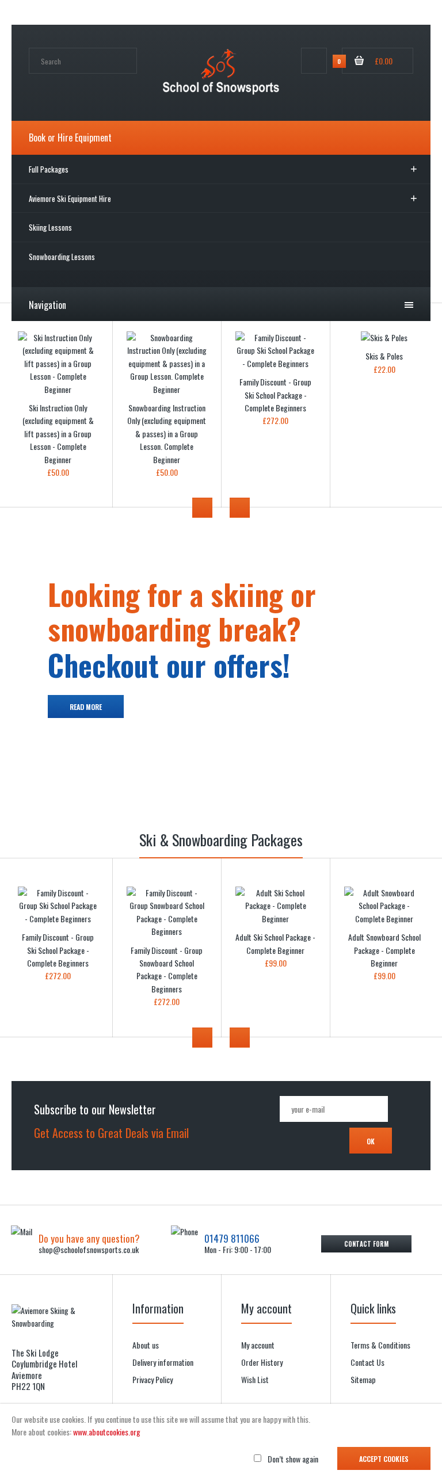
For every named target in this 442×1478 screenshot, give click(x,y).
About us (145, 1345)
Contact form (366, 1243)
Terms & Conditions (380, 1345)
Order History (262, 1362)
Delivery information (162, 1362)
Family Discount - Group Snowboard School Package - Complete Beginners (167, 969)
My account (258, 1345)
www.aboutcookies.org (106, 1432)
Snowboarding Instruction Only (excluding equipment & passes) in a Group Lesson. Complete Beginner (166, 433)
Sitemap (363, 1379)
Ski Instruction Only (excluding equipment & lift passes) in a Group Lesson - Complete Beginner (58, 433)
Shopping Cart (350, 13)
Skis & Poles (384, 356)
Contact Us (367, 1362)
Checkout (400, 13)
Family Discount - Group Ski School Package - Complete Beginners (275, 395)
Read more (86, 707)
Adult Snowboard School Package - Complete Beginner (384, 950)
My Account (245, 13)
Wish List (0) (296, 13)
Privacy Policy (152, 1379)
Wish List (255, 1379)
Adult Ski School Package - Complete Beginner (275, 943)
